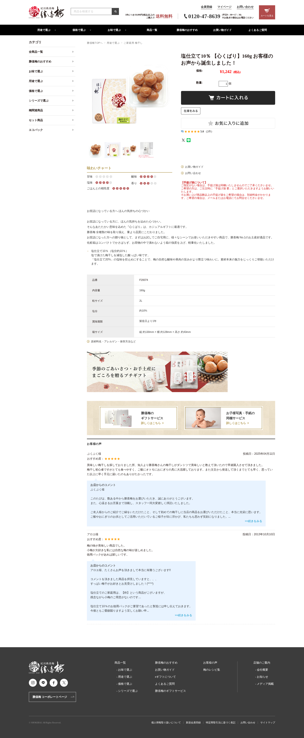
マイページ (224, 6)
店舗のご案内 (261, 662)
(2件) (209, 131)
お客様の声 (210, 662)
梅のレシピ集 (211, 669)
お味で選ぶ (125, 669)
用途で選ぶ (113, 42)
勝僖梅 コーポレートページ (50, 696)
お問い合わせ (245, 6)
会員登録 (206, 6)
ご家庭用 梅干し (133, 42)
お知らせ (262, 676)
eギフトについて (165, 676)
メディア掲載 (265, 683)
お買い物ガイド (165, 669)
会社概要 (262, 669)
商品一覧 (120, 662)
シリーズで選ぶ (128, 691)
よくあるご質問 (165, 683)
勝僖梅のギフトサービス (170, 691)
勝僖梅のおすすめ (166, 662)
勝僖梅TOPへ (95, 42)
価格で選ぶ (125, 683)
